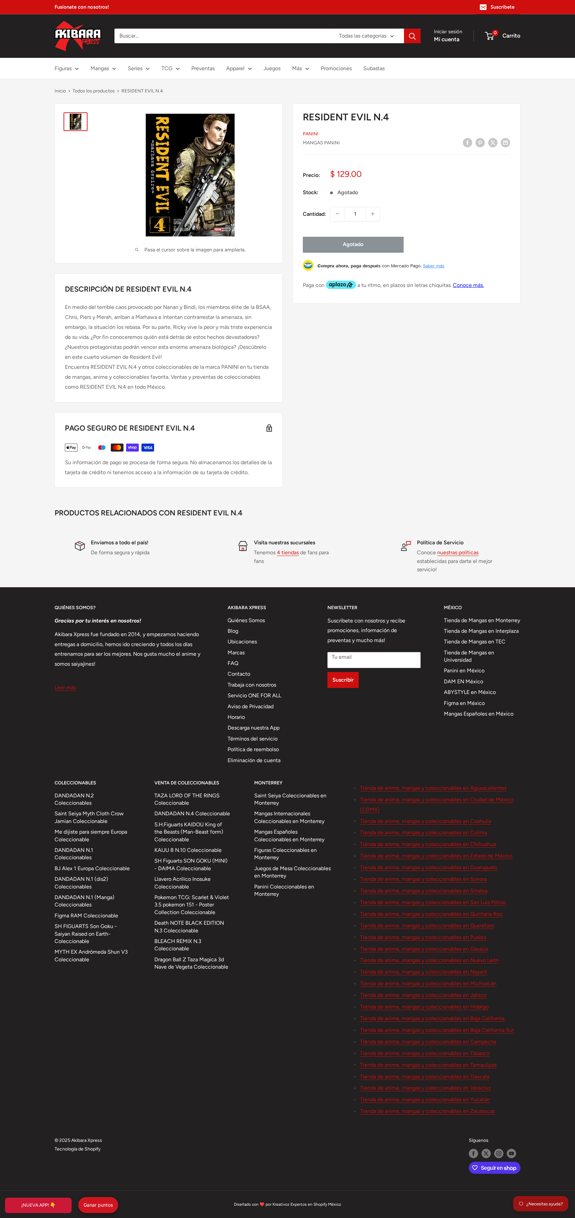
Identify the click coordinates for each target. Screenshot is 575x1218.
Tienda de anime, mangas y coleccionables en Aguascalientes (433, 788)
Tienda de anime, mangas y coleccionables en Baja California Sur (437, 1030)
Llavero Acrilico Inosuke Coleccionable (182, 882)
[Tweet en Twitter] (492, 142)
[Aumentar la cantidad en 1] (373, 214)
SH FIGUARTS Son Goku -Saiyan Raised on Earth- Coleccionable (86, 933)
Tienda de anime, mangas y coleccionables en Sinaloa (423, 890)
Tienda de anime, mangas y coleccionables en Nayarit (423, 972)
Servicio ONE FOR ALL (254, 695)
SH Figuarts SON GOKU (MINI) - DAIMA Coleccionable (191, 864)
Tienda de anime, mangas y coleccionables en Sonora (423, 879)
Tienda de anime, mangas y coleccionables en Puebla (423, 937)
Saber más (434, 265)
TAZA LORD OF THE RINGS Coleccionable (187, 799)
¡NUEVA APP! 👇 (38, 1205)
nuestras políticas (458, 552)
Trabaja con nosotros (252, 685)
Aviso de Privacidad (251, 706)
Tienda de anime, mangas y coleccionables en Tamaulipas (428, 1065)
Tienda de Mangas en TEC (474, 641)
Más (297, 68)
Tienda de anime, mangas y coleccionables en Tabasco (424, 1053)
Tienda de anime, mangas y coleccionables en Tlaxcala (424, 1076)
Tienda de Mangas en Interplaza (481, 631)
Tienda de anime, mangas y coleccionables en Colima (423, 832)
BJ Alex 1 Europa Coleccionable (92, 868)
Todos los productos (94, 91)
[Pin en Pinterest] (480, 142)
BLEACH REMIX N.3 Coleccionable (177, 945)
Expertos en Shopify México (315, 1204)
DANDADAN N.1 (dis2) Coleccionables (81, 882)
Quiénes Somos (246, 620)
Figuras (63, 68)
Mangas (100, 68)
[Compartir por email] (505, 142)
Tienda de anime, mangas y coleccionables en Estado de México (436, 856)
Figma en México (464, 703)
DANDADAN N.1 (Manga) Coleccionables (84, 901)
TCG (166, 68)
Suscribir (343, 680)
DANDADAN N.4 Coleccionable (192, 813)
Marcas (236, 652)
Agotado (353, 244)
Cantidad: (314, 213)
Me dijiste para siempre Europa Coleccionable (91, 835)
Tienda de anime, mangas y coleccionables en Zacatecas (427, 1111)
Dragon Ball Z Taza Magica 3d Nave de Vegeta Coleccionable (191, 963)
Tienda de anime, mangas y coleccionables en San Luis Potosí (433, 902)
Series (135, 68)
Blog (233, 631)
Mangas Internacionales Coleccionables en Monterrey (289, 817)
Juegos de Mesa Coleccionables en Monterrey (292, 872)
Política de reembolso (253, 749)
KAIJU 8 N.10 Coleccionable (188, 850)
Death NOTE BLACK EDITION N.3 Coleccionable (189, 926)
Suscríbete (502, 7)
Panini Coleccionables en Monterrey (284, 890)
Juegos (272, 68)
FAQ (233, 663)
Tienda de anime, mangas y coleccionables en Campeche (428, 1041)
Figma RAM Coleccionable (86, 915)
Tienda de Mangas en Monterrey (482, 620)
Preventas (203, 68)
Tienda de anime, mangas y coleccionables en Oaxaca (424, 949)
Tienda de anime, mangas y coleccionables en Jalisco (423, 995)
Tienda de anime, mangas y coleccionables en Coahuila (425, 821)
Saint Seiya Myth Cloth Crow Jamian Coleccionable (89, 817)
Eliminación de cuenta (254, 760)
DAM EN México (463, 681)
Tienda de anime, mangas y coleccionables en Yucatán (425, 1099)
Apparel (235, 68)
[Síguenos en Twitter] (486, 1153)
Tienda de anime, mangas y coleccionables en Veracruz (425, 1088)
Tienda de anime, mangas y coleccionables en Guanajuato (428, 867)
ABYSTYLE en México (470, 692)
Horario (236, 717)
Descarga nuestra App (254, 728)
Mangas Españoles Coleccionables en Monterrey (289, 835)
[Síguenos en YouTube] (511, 1153)
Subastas (374, 68)
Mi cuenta (447, 39)
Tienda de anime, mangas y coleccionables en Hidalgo (424, 1007)
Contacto (239, 674)
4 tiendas (288, 552)
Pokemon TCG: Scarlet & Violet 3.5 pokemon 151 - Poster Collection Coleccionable (191, 904)
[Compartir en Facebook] (467, 142)
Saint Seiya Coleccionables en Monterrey (290, 799)
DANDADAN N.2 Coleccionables (74, 799)
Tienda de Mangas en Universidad (469, 656)
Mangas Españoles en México (478, 714)
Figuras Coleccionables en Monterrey (285, 854)
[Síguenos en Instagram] (498, 1153)
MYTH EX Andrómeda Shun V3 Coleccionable (91, 955)
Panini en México (464, 670)
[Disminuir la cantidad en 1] (337, 214)
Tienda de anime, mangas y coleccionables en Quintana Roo (431, 914)
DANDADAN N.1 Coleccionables (74, 854)
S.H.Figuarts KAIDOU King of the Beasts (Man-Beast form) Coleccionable (188, 832)
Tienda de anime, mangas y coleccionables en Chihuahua (428, 844)
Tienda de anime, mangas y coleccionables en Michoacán (428, 983)
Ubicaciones (242, 641)
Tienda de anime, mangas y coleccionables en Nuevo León (429, 960)
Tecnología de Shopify (77, 1149)
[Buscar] (412, 36)
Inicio (60, 91)
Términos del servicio (253, 739)
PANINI (310, 133)
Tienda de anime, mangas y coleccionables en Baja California (432, 1018)
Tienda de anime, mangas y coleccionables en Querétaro (427, 925)
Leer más (65, 687)
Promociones (336, 68)
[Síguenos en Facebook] (473, 1153)
